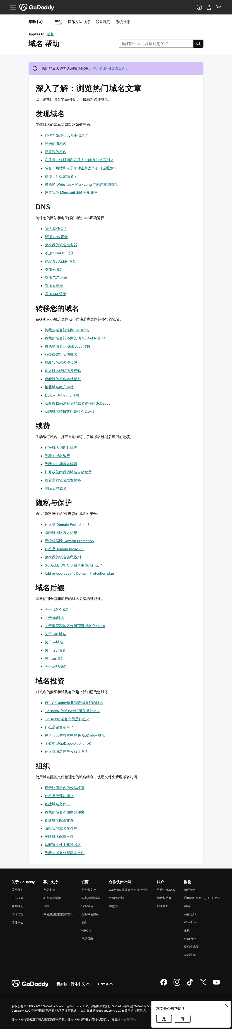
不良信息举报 (52, 897)
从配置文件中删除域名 (63, 844)
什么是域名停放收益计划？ (66, 751)
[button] (226, 1005)
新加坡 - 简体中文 (70, 984)
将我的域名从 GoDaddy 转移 (67, 346)
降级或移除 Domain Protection (69, 541)
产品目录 (87, 938)
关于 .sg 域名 (55, 650)
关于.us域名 (54, 658)
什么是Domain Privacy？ (64, 549)
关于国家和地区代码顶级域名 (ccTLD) (75, 626)
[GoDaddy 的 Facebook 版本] (164, 985)
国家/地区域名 (90, 897)
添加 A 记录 (54, 285)
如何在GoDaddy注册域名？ (67, 135)
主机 (187, 930)
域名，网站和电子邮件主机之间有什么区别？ (81, 168)
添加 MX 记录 (55, 294)
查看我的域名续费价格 (63, 480)
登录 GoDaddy (166, 889)
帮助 (58, 22)
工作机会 (17, 897)
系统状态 (123, 22)
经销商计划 (116, 897)
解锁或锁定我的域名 (61, 354)
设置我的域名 (55, 152)
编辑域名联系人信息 (61, 532)
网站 (187, 906)
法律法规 (17, 914)
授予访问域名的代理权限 (65, 788)
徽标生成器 (191, 946)
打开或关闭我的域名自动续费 (68, 472)
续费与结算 (164, 897)
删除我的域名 (55, 488)
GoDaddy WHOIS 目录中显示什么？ (74, 565)
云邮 (84, 922)
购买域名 (190, 889)
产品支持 (49, 889)
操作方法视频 (79, 22)
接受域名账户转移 (59, 387)
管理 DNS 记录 (56, 237)
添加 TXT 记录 (56, 277)
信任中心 (17, 922)
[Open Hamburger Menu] (11, 7)
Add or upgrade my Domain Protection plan (79, 573)
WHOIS (86, 930)
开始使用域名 (55, 143)
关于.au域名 (54, 617)
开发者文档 (88, 889)
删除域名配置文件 (59, 836)
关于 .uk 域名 (55, 634)
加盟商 (113, 906)
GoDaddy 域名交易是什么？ (67, 719)
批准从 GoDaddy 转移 (62, 395)
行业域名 (87, 906)
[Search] (198, 44)
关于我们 (17, 889)
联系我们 (103, 22)
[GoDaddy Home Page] (30, 984)
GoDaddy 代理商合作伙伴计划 (128, 889)
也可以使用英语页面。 (111, 68)
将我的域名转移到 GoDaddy (67, 330)
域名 (50, 34)
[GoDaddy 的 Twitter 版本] (203, 985)
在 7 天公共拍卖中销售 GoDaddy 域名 (75, 735)
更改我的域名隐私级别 (63, 557)
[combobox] (156, 44)
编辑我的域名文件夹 (61, 828)
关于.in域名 (54, 642)
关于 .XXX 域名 (57, 609)
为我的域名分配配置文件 (65, 853)
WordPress (191, 922)
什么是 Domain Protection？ (67, 524)
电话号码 (190, 954)
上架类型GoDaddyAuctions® (68, 743)
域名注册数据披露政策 (58, 914)
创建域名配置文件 (59, 820)
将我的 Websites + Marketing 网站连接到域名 (81, 184)
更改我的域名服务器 (61, 245)
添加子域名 (54, 269)
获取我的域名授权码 (61, 362)
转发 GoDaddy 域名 (60, 261)
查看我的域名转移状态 (63, 379)
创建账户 (163, 906)
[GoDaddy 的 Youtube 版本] (216, 985)
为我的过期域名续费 (61, 464)
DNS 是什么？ (56, 228)
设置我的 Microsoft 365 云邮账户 (71, 192)
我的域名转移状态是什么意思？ (70, 411)
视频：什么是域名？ (61, 176)
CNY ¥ (103, 984)
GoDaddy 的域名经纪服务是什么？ (72, 711)
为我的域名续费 (57, 456)
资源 (46, 906)
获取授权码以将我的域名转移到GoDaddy (77, 403)
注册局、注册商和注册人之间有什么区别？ (79, 160)
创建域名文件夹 (57, 804)
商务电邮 (190, 914)
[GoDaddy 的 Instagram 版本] (177, 985)
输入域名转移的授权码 (63, 370)
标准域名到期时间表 (61, 447)
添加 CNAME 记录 (59, 253)
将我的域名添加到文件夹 (65, 812)
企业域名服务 (90, 914)
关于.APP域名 (56, 666)
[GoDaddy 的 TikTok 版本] (190, 985)
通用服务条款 (126, 1019)
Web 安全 (190, 938)
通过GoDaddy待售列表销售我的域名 (74, 702)
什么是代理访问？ (59, 796)
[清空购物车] (218, 7)
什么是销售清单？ (59, 727)
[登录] (209, 7)
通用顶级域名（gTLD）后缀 (202, 897)
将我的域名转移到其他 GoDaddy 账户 (75, 338)
